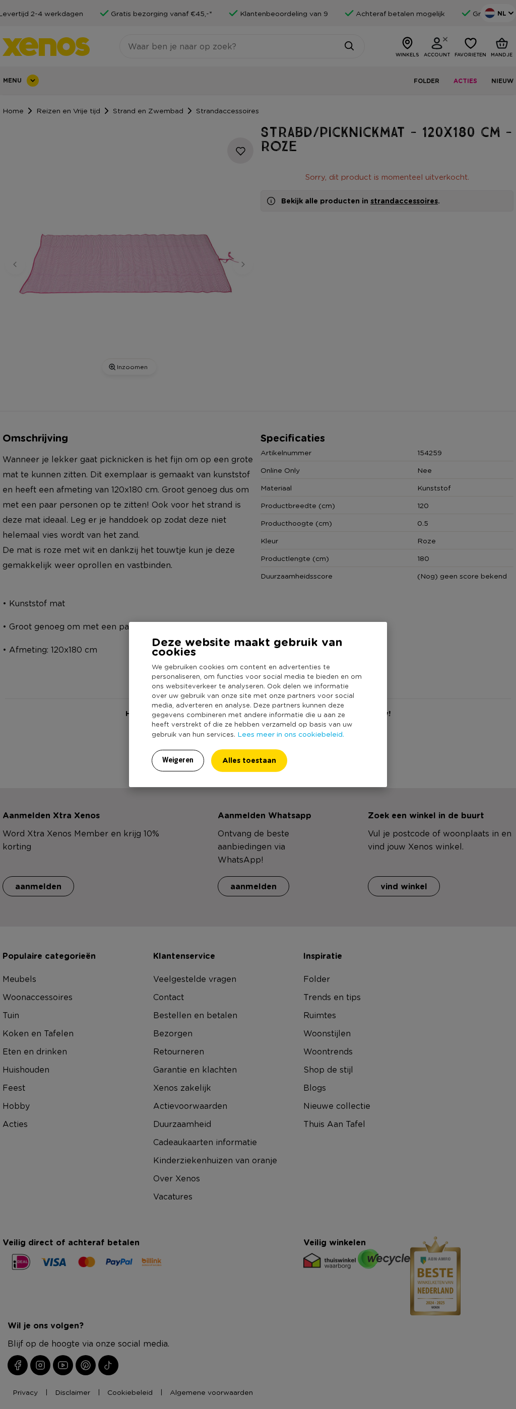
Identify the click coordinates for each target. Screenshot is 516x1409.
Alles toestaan (249, 760)
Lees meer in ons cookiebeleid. (290, 733)
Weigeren (178, 760)
